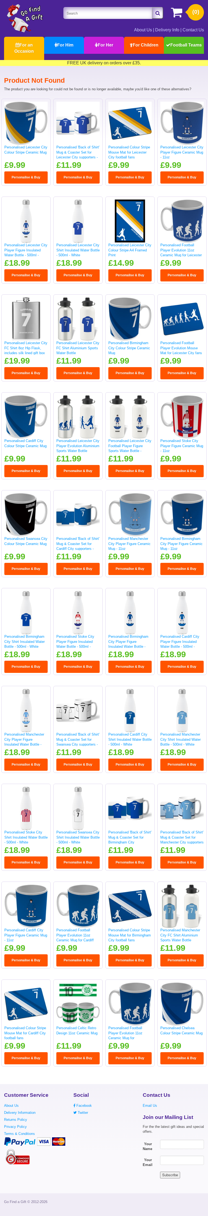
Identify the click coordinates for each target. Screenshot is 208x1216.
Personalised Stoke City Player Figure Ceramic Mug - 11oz (181, 446)
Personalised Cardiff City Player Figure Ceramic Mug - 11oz (25, 935)
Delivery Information (19, 1113)
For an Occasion (24, 48)
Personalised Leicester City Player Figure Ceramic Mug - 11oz (181, 152)
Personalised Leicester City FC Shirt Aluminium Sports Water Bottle (77, 348)
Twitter (82, 1113)
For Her (105, 45)
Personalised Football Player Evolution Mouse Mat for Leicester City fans (181, 348)
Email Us (150, 1106)
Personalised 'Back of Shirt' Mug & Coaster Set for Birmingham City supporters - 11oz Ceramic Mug (129, 842)
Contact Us (193, 30)
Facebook (83, 1106)
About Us (143, 30)
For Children (145, 45)
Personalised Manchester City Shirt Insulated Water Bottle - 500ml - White (180, 739)
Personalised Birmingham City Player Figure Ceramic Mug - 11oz (181, 544)
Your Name (147, 1146)
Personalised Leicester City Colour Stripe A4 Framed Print (129, 250)
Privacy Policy (15, 1127)
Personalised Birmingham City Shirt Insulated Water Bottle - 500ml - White (24, 641)
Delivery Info (167, 30)
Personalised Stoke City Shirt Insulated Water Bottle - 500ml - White (26, 837)
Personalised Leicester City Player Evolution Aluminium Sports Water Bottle (77, 446)
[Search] (157, 13)
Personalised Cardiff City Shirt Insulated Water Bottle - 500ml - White (130, 739)
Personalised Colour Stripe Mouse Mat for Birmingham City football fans (129, 935)
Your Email (147, 1162)
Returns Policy (15, 1120)
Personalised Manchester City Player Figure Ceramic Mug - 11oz (129, 544)
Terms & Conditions (19, 1134)
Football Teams (186, 45)
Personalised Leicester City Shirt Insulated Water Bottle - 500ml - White (78, 250)
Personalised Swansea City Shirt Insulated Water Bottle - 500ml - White (78, 837)
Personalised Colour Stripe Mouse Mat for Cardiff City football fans (25, 1033)
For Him (65, 45)
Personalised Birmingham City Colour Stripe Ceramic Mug (129, 348)
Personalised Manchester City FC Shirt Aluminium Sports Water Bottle (180, 935)
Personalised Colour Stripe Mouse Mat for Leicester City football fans (129, 152)
